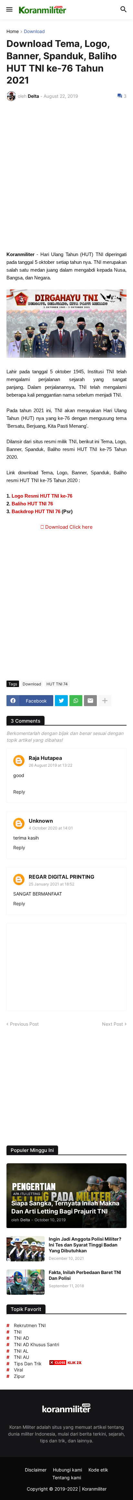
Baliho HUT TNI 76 (32, 503)
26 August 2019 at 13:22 (50, 765)
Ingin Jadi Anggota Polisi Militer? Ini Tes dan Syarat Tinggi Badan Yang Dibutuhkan (85, 1244)
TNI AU (21, 1357)
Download (34, 31)
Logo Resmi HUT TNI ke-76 (42, 496)
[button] (9, 9)
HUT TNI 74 (57, 684)
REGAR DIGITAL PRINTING (61, 877)
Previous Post (24, 1024)
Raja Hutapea (45, 758)
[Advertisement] (66, 175)
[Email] (90, 700)
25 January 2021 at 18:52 (51, 884)
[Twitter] (61, 700)
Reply (19, 792)
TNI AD (21, 1338)
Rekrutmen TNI (30, 1325)
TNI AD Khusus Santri (36, 1344)
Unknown (41, 821)
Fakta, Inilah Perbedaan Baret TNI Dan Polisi (85, 1275)
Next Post (112, 1024)
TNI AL (21, 1351)
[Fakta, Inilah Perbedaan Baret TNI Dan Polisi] (25, 1282)
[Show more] (104, 700)
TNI (18, 1332)
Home (12, 31)
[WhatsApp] (75, 700)
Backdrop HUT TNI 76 (36, 511)
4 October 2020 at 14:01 (51, 828)
